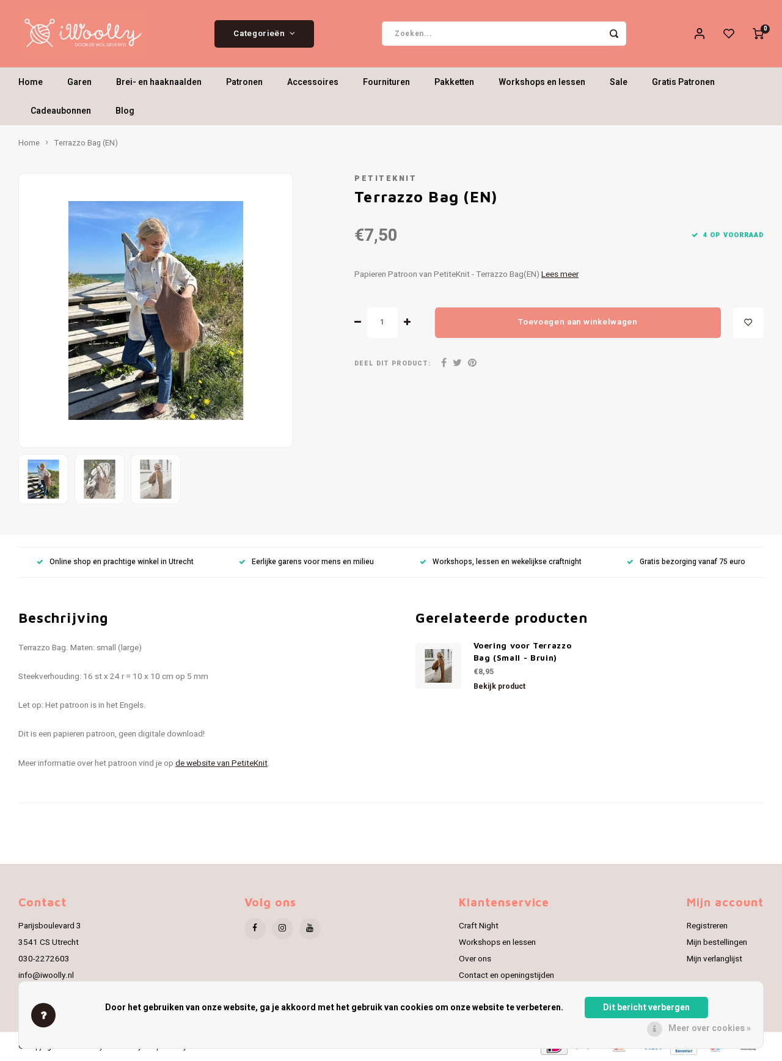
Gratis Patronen (683, 82)
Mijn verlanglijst (714, 959)
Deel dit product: (392, 363)
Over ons (475, 959)
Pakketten (454, 82)
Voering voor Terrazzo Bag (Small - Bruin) (522, 652)
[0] (758, 34)
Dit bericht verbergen (646, 1007)
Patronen (244, 82)
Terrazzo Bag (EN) (86, 143)
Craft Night (479, 926)
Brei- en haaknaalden (159, 82)
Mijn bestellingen (717, 942)
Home (30, 82)
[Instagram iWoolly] (282, 928)
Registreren (707, 926)
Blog (124, 111)
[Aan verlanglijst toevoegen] (748, 322)
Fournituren (386, 82)
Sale (618, 82)
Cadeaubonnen (61, 111)
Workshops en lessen (542, 82)
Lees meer (560, 274)
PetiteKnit (385, 178)
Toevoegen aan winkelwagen (578, 322)
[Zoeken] (614, 33)
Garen (79, 82)
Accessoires (312, 82)
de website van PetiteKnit (221, 763)
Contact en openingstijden (506, 975)
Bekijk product (499, 686)
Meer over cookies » (709, 1028)
